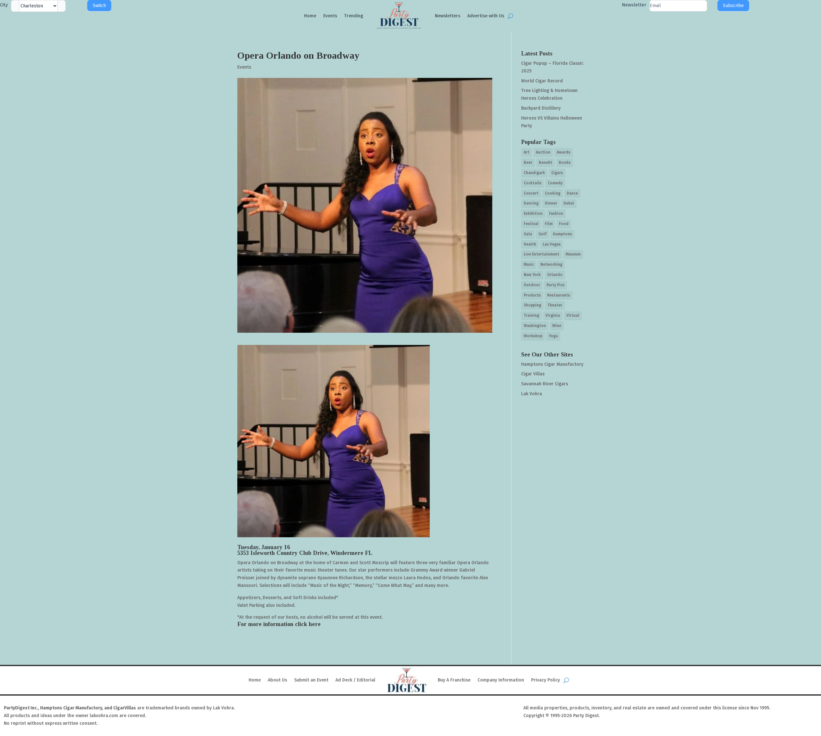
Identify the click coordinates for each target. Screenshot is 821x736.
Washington (535, 325)
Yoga (553, 336)
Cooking (552, 193)
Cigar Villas (533, 374)
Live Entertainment (541, 254)
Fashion (556, 213)
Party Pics (555, 285)
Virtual (572, 315)
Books (565, 162)
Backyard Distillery (541, 108)
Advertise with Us (485, 16)
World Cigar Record (542, 81)
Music (529, 264)
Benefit (545, 162)
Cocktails (532, 183)
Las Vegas (552, 244)
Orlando (555, 274)
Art (526, 152)
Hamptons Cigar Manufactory (552, 364)
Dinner (551, 203)
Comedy (555, 183)
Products (532, 295)
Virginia (553, 315)
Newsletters (447, 16)
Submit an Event (311, 680)
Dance (572, 193)
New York (532, 274)
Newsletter (634, 5)
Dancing (531, 203)
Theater (554, 305)
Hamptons (562, 234)
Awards (563, 152)
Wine (556, 325)
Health (530, 244)
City (4, 5)
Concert (531, 193)
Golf (542, 234)
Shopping (532, 305)
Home (310, 16)
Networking (551, 264)
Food (564, 224)
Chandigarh (534, 173)
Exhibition (533, 213)
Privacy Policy (545, 680)
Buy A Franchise (454, 680)
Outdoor (532, 285)
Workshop (533, 336)
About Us (277, 680)
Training (531, 315)
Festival (531, 224)
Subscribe (733, 5)
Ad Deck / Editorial (355, 680)
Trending (353, 16)
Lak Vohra (531, 394)
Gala (528, 234)
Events (330, 16)
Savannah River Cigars (544, 384)
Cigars (557, 173)
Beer (528, 162)
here (315, 624)
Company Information (501, 680)
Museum (573, 254)
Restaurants (558, 295)
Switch (99, 5)
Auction (543, 152)
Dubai (568, 203)
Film (549, 224)
